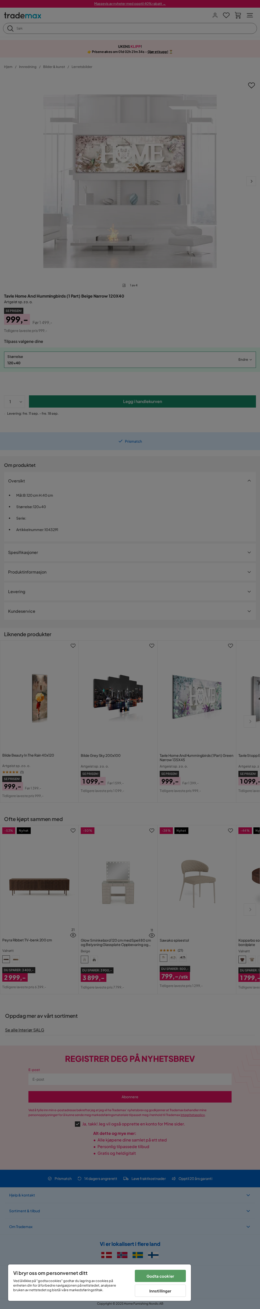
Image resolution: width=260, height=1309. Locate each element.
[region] (99, 1282)
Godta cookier (160, 1276)
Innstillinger (160, 1290)
